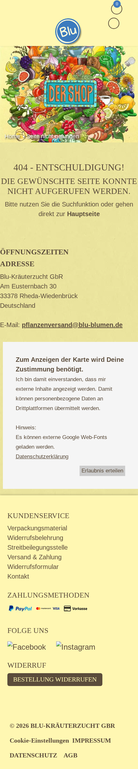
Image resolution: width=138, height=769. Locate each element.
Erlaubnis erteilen (102, 471)
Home (12, 136)
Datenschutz (33, 755)
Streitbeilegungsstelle (37, 547)
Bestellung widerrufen (55, 679)
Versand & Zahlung (34, 557)
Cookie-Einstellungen (39, 740)
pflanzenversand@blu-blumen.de (72, 324)
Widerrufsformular (33, 566)
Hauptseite (83, 213)
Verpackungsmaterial (37, 528)
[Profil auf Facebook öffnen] (31, 649)
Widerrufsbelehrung (35, 537)
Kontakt (18, 576)
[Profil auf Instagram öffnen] (79, 649)
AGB (70, 755)
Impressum (91, 740)
